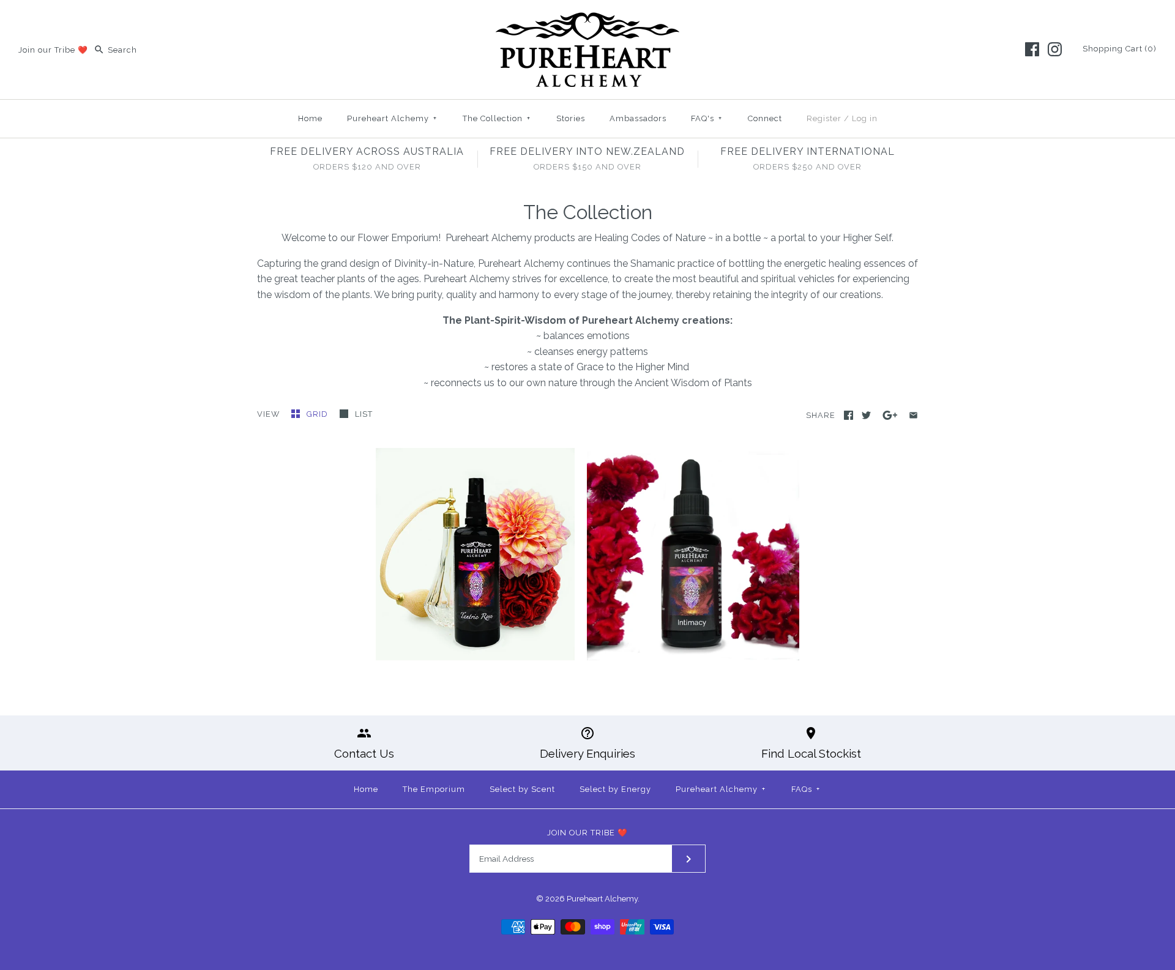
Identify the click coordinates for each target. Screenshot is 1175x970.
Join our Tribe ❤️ (53, 49)
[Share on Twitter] (866, 415)
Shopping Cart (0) (1120, 48)
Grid (318, 414)
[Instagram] (1055, 49)
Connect (765, 118)
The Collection (497, 118)
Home (310, 118)
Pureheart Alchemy (392, 118)
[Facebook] (1032, 49)
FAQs (805, 789)
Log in (865, 118)
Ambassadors (638, 118)
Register (824, 118)
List (364, 414)
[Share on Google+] (890, 415)
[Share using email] (913, 415)
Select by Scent (522, 789)
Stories (570, 118)
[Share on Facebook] (848, 415)
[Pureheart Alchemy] (587, 20)
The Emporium (434, 789)
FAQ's (706, 118)
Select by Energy (615, 789)
